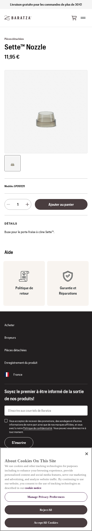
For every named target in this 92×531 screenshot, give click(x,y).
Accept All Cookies (46, 522)
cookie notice (33, 488)
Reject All (46, 510)
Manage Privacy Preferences (46, 497)
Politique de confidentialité (37, 428)
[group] (12, 163)
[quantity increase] (27, 204)
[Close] (87, 454)
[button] (74, 18)
